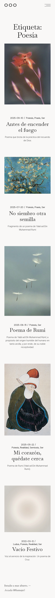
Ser (43, 118)
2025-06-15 (20, 325)
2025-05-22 (27, 444)
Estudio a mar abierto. (16, 586)
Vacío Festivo (27, 549)
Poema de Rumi (27, 330)
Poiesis (29, 118)
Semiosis (34, 447)
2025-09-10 (16, 118)
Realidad (24, 447)
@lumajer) (19, 590)
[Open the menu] (48, 5)
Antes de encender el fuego (27, 127)
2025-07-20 (16, 207)
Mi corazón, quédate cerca (27, 455)
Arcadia (8, 590)
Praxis (37, 118)
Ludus (16, 544)
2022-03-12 (27, 541)
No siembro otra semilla (27, 216)
